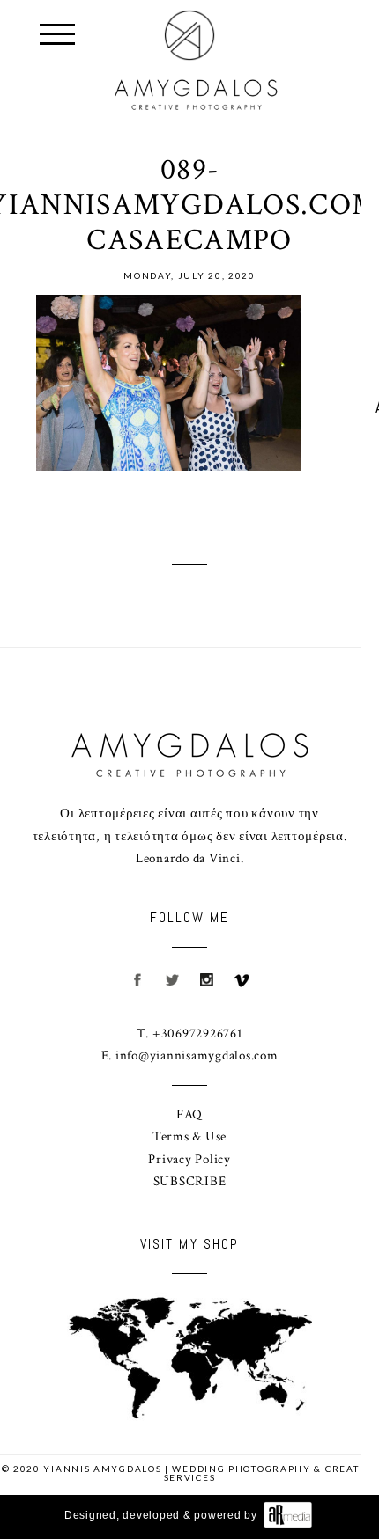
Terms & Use (189, 1136)
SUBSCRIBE (190, 1181)
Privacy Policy (189, 1159)
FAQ (189, 1114)
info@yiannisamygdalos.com (197, 1055)
